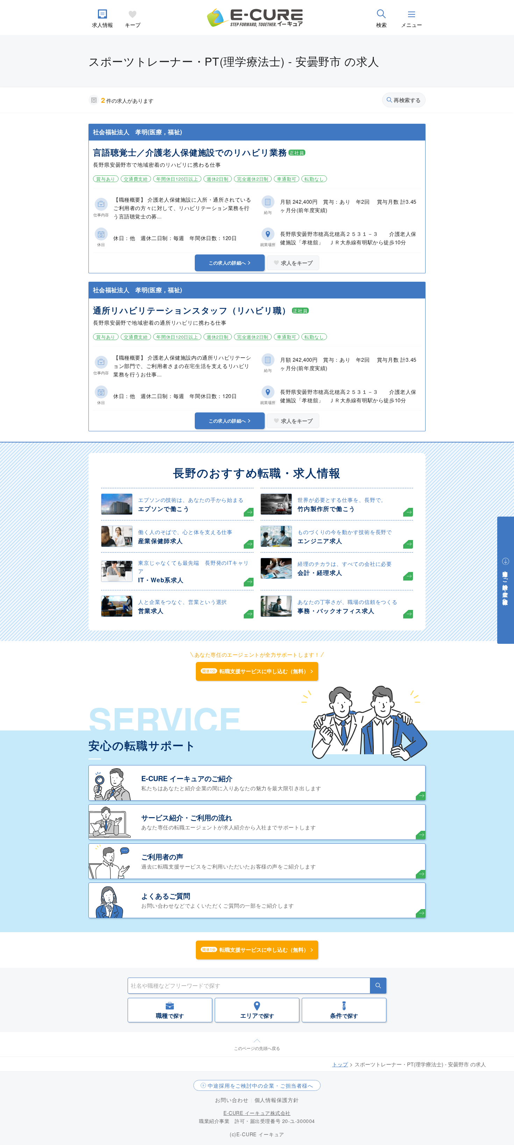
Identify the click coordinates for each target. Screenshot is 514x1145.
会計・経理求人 (320, 572)
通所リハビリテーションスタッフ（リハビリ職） (192, 310)
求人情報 (102, 24)
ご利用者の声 (162, 856)
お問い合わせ (231, 1099)
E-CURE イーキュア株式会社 (257, 1112)
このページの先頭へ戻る (257, 1048)
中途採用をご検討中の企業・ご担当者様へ (260, 1085)
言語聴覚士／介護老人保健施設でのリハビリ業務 (190, 152)
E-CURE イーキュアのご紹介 (187, 778)
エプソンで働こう (164, 508)
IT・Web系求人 (161, 580)
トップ (340, 1064)
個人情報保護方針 (277, 1099)
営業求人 (151, 610)
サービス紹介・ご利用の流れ (186, 817)
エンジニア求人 (320, 541)
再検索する (407, 100)
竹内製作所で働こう (326, 508)
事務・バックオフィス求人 (336, 610)
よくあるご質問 (165, 896)
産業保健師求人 (160, 541)
